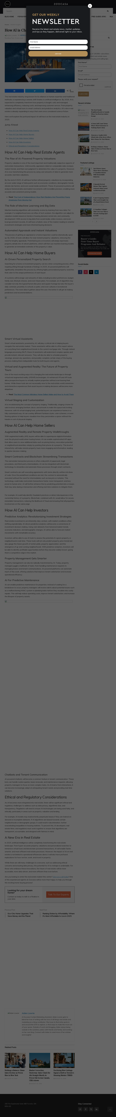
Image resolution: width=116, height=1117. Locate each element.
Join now (58, 54)
